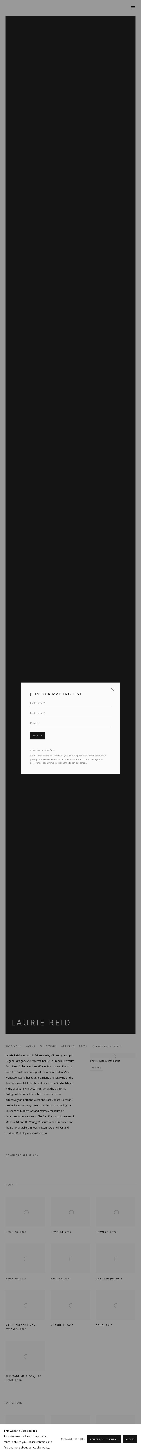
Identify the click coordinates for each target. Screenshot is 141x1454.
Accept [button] (130, 1439)
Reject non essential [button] (104, 1439)
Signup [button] (37, 734)
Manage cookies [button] (73, 1439)
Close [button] (112, 689)
